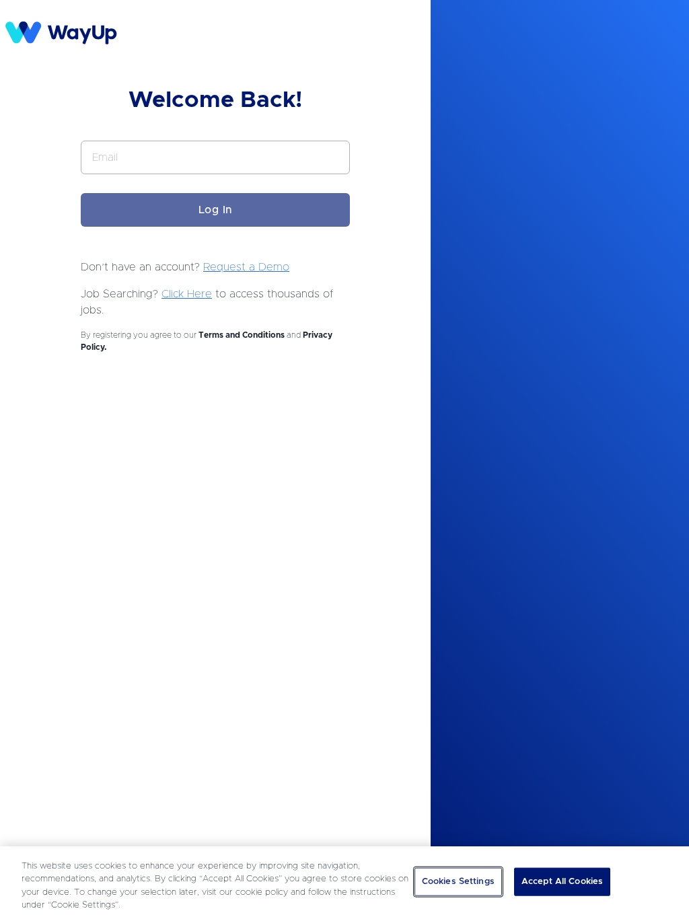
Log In (215, 210)
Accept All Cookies (562, 881)
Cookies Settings (458, 881)
